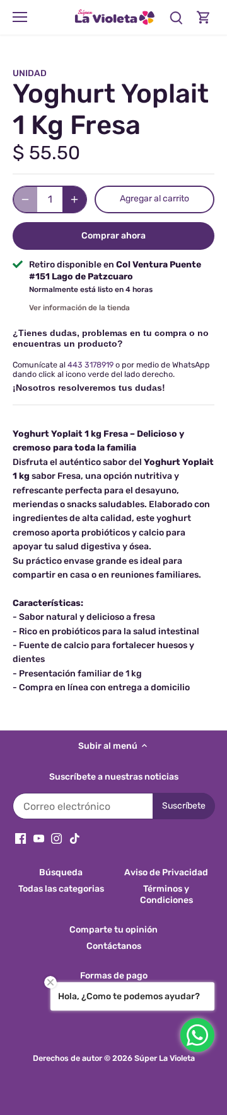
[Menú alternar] (20, 17)
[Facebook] (20, 838)
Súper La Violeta (164, 1058)
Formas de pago (114, 975)
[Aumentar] (74, 199)
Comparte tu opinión (113, 929)
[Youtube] (38, 838)
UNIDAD (30, 73)
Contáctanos (113, 946)
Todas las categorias (61, 888)
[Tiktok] (74, 838)
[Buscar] (176, 17)
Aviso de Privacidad (166, 872)
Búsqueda (61, 872)
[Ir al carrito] (203, 17)
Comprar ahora (113, 235)
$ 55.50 (46, 153)
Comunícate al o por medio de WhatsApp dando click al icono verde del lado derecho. (111, 369)
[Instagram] (56, 838)
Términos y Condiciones (166, 894)
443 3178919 (90, 364)
